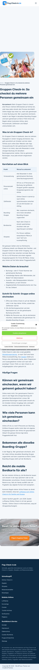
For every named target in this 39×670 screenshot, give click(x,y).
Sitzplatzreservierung (9, 354)
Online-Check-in (7, 580)
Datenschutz (6, 631)
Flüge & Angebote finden (19, 538)
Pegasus (4, 617)
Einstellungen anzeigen (19, 343)
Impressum (32, 346)
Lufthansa (5, 601)
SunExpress (5, 614)
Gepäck (23, 357)
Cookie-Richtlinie (8, 346)
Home (1, 83)
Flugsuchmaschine (8, 638)
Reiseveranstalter (7, 589)
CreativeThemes (7, 668)
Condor (4, 607)
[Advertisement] (19, 26)
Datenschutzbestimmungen (21, 346)
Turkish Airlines (7, 610)
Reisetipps (5, 593)
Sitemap (4, 641)
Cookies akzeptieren (19, 333)
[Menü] (36, 3)
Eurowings (5, 604)
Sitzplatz (4, 586)
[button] (36, 325)
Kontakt (4, 625)
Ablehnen (19, 338)
